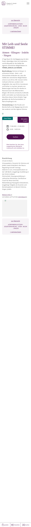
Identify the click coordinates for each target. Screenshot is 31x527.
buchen (27, 525)
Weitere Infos (6, 195)
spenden (6, 525)
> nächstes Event (15, 31)
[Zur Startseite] (8, 3)
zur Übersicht (15, 20)
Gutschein (17, 525)
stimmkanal (22, 197)
